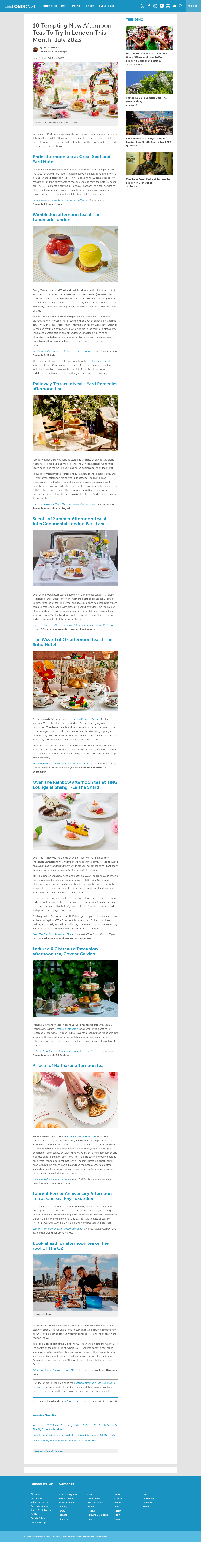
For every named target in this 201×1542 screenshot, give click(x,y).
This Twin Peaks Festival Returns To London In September (148, 181)
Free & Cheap (93, 1498)
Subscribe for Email (40, 1502)
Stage (117, 1519)
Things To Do (50, 6)
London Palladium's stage (86, 719)
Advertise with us (39, 1506)
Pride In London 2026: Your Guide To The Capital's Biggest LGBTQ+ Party (74, 1434)
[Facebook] (149, 6)
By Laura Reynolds (134, 64)
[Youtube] (161, 6)
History (90, 6)
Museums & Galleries (97, 1515)
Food (89, 1494)
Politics (118, 1502)
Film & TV (63, 1519)
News (117, 1494)
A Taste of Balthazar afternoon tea (52, 1178)
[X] (143, 6)
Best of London (66, 1498)
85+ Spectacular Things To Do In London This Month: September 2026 (148, 140)
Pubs (63, 6)
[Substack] (168, 6)
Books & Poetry (66, 1502)
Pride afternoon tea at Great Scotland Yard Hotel (60, 199)
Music (89, 1519)
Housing (91, 1510)
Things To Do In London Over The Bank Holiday (146, 99)
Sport (117, 1515)
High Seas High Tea (101, 361)
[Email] (174, 6)
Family (62, 1510)
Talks (144, 1494)
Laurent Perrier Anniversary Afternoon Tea (57, 1228)
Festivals (63, 1515)
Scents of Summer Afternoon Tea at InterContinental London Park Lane (73, 625)
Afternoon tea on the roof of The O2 (53, 1370)
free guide (72, 1401)
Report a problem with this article (49, 1451)
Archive (34, 1514)
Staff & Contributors (41, 1510)
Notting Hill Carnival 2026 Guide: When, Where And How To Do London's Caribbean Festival (146, 57)
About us (35, 1494)
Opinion (118, 1498)
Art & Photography (68, 1494)
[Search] (180, 6)
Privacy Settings (38, 1522)
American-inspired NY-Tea (81, 1136)
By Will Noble (131, 186)
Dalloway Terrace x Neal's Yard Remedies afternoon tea (64, 504)
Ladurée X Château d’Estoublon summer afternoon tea (63, 1051)
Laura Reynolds (51, 47)
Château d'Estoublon (66, 1028)
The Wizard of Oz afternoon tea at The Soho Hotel (61, 763)
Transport (76, 6)
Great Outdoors (95, 1502)
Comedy (63, 1506)
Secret (117, 1510)
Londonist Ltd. (101, 1536)
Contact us (36, 1498)
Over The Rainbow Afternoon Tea (52, 934)
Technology (148, 1498)
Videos (145, 1506)
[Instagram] (155, 6)
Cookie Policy (38, 1518)
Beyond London (107, 6)
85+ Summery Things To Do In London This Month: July (64, 1440)
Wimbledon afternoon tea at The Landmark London (62, 351)
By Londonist (131, 105)
